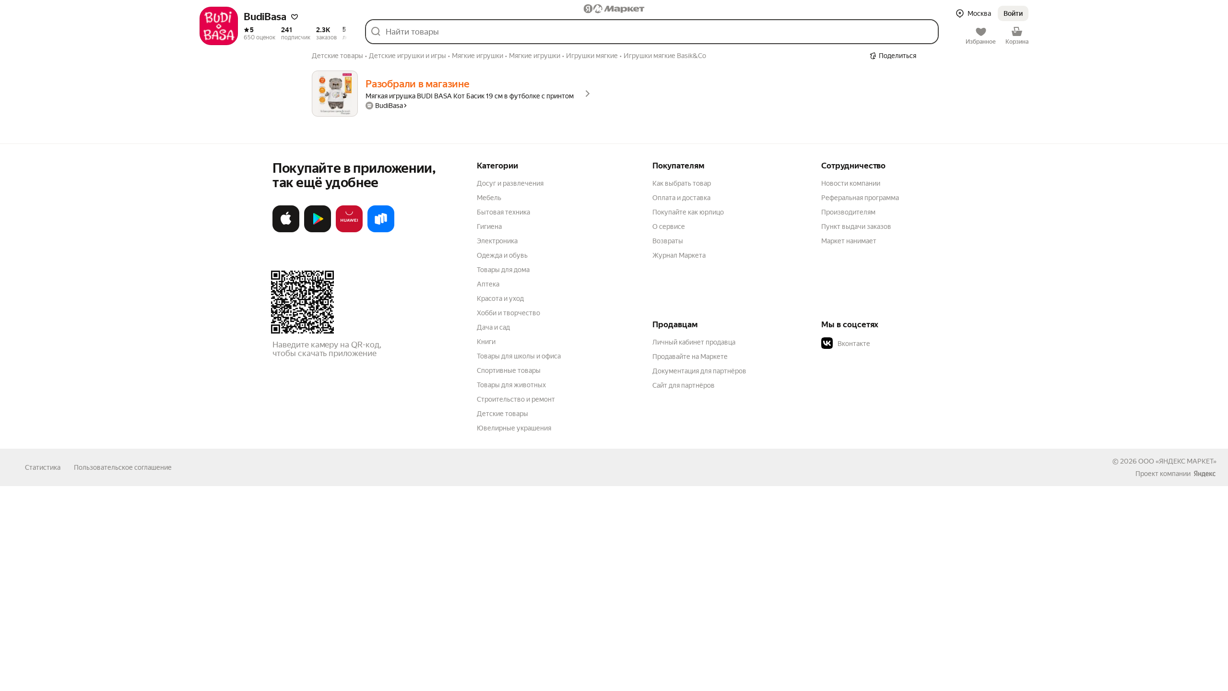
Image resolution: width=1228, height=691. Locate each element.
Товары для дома (503, 270)
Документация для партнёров (699, 371)
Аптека (488, 284)
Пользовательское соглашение (123, 467)
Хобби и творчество (508, 313)
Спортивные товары (509, 370)
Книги (486, 342)
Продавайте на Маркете (690, 356)
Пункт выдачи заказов (856, 226)
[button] (294, 17)
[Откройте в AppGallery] (349, 230)
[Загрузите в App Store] (285, 230)
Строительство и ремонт (516, 399)
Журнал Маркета (679, 255)
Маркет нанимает (848, 241)
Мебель (489, 198)
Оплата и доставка (681, 198)
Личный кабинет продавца (693, 342)
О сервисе (668, 226)
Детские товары (502, 413)
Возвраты (667, 241)
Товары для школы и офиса (519, 356)
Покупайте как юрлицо (688, 212)
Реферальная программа (860, 198)
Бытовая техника (503, 212)
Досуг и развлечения (510, 183)
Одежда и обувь (502, 255)
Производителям (848, 212)
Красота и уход (500, 298)
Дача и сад (493, 327)
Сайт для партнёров (683, 385)
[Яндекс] (1204, 473)
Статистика (42, 467)
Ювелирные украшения (514, 428)
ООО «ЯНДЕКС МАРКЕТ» (1177, 461)
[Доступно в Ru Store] (380, 230)
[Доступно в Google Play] (317, 230)
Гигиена (489, 226)
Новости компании (850, 183)
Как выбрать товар (681, 183)
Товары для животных (511, 385)
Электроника (497, 241)
